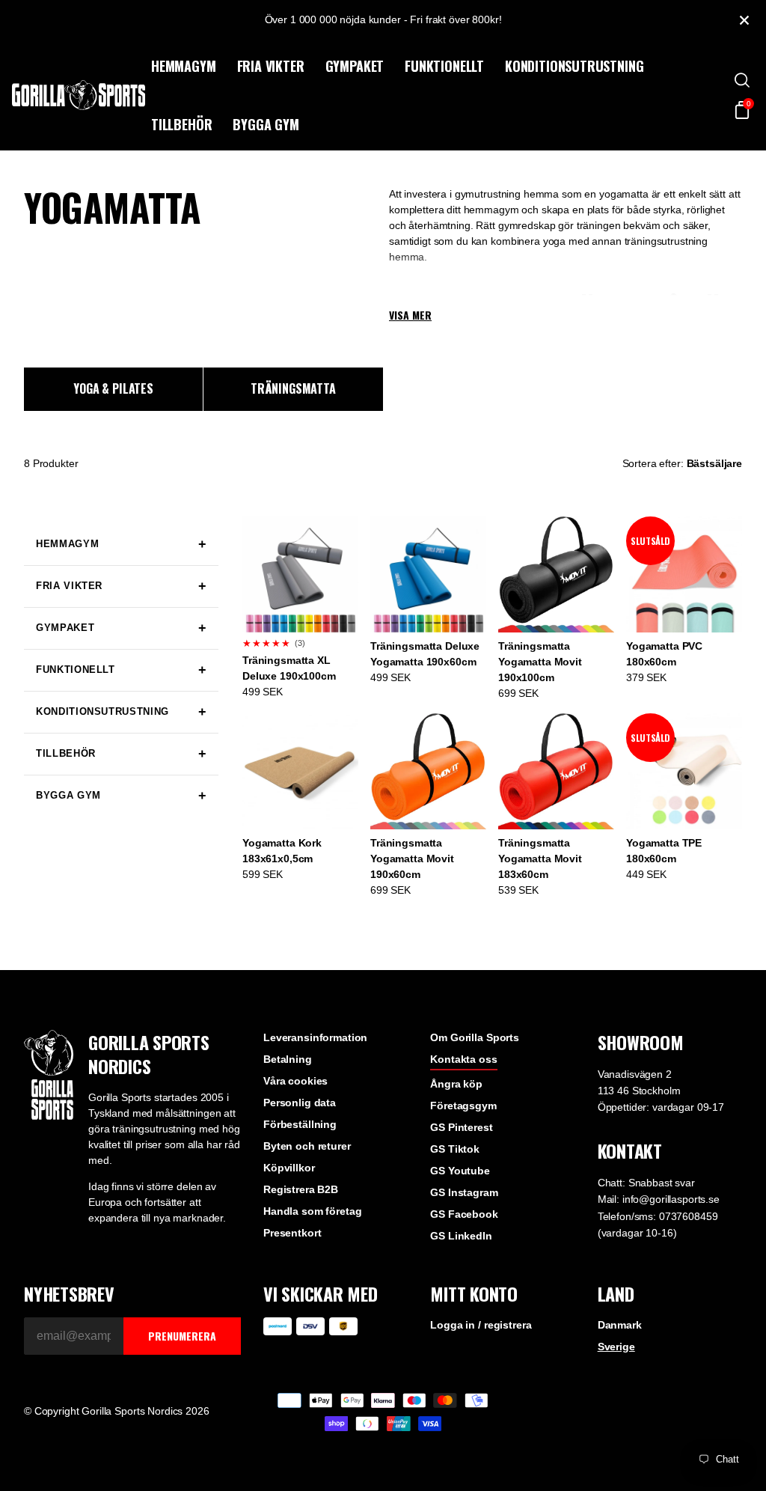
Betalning (287, 1059)
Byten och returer (307, 1146)
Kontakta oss (463, 1059)
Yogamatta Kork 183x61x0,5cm (282, 851)
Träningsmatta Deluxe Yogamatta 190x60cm (424, 654)
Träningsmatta (293, 388)
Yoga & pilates (113, 388)
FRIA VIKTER (270, 66)
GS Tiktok (454, 1149)
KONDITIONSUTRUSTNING (574, 66)
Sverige (616, 1347)
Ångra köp (456, 1084)
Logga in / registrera (480, 1325)
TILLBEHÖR (181, 124)
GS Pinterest (461, 1127)
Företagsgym (463, 1106)
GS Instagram (463, 1192)
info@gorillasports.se (671, 1199)
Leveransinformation (315, 1037)
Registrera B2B (300, 1189)
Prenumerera (182, 1336)
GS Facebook (463, 1214)
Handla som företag (312, 1211)
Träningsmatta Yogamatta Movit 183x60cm (540, 858)
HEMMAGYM (183, 66)
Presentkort (292, 1233)
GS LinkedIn (460, 1236)
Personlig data (299, 1103)
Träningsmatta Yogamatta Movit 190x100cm (540, 661)
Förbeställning (300, 1124)
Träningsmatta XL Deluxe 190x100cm (289, 668)
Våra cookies (295, 1081)
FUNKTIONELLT (444, 66)
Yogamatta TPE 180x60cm (664, 851)
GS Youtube (460, 1171)
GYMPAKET (354, 66)
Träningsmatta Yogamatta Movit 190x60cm (412, 858)
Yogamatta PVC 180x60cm (664, 654)
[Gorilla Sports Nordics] (78, 95)
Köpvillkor (289, 1168)
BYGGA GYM (265, 124)
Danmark (620, 1325)
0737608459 (688, 1216)
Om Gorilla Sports (474, 1037)
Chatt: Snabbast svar (646, 1183)
